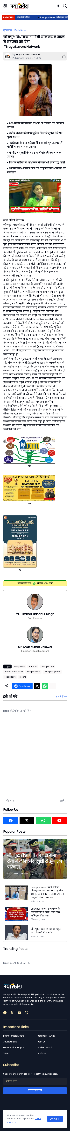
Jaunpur (33, 666)
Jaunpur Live (47, 666)
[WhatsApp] (45, 686)
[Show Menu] (5, 6)
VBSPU (6, 1053)
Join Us (41, 1041)
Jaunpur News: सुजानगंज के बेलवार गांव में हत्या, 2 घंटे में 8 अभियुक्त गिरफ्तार (45, 912)
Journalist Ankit (46, 1035)
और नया (10, 800)
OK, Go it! (55, 1118)
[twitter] (27, 820)
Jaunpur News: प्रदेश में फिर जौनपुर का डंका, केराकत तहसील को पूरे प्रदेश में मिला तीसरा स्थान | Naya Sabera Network (47, 892)
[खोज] (65, 6)
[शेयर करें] (62, 56)
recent (23, 676)
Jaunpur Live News (14, 671)
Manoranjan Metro (13, 1035)
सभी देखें (59, 696)
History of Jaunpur (13, 1047)
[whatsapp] (43, 820)
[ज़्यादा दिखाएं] (52, 686)
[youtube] (59, 820)
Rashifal (42, 1053)
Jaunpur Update (52, 671)
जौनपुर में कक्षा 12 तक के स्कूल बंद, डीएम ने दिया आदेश (46, 930)
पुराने (61, 800)
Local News (10, 676)
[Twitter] (37, 686)
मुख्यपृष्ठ (7, 30)
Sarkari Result (45, 1047)
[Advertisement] (35, 758)
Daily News (20, 30)
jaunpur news (33, 671)
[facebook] (10, 820)
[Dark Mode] (58, 6)
